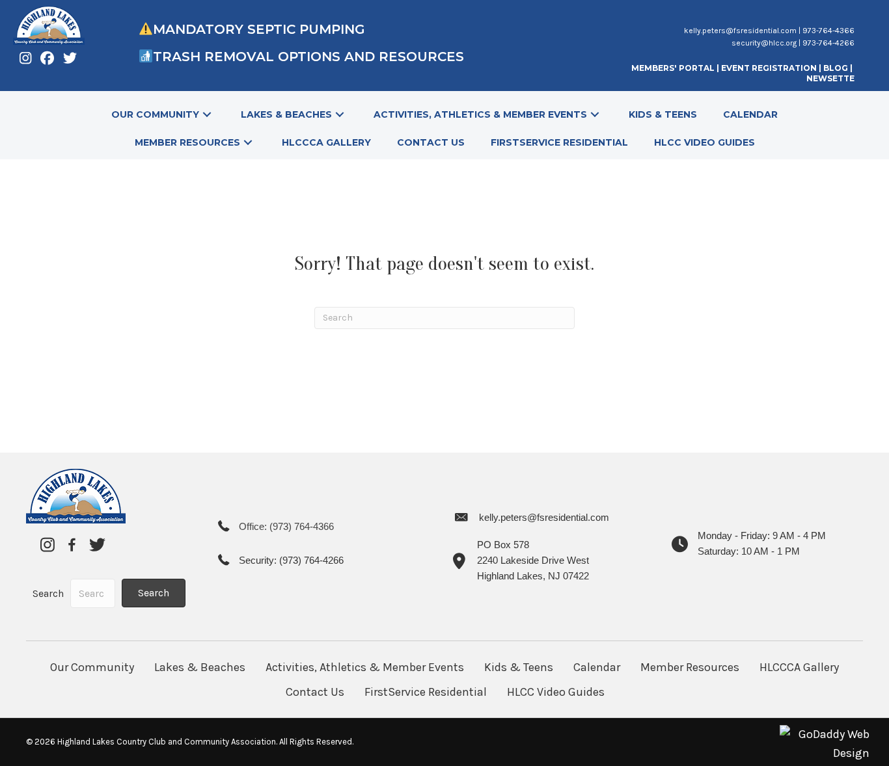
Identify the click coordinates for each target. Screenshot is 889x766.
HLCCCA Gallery (799, 667)
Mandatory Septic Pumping (259, 29)
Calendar (596, 667)
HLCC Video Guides (556, 692)
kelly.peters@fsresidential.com (740, 30)
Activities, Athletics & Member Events (365, 667)
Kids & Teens (518, 667)
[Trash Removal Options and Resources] (145, 56)
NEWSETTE (830, 78)
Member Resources (689, 667)
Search (48, 593)
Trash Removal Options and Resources (310, 56)
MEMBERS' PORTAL (673, 68)
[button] (207, 114)
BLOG (836, 68)
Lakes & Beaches (199, 667)
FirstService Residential (425, 692)
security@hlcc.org (764, 42)
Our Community (92, 667)
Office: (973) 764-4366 (286, 526)
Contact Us (315, 692)
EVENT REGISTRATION (769, 68)
